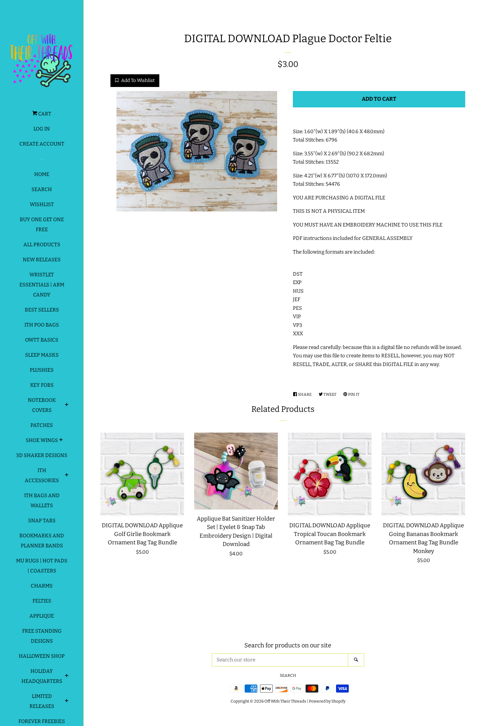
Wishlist (42, 204)
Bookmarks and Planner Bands (41, 541)
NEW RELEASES (42, 260)
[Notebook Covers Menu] (67, 405)
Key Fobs (42, 385)
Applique (41, 616)
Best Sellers (42, 310)
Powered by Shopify (327, 701)
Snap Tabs (42, 521)
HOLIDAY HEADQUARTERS (41, 676)
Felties (41, 601)
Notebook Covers (42, 405)
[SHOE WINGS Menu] (61, 440)
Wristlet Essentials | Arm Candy (41, 285)
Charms (42, 586)
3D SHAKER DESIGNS (41, 455)
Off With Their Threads (285, 701)
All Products (41, 245)
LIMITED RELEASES (41, 701)
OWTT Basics (41, 340)
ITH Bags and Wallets (42, 500)
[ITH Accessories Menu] (67, 475)
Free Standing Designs (42, 636)
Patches (41, 425)
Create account (41, 144)
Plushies (42, 370)
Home (41, 174)
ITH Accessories (42, 475)
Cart (44, 114)
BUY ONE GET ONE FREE (42, 224)
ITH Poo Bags (41, 325)
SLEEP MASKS (42, 355)
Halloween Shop (42, 656)
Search (41, 189)
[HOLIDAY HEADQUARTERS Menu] (67, 676)
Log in (41, 129)
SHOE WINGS (42, 440)
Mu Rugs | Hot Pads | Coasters (41, 566)
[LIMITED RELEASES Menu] (67, 701)
